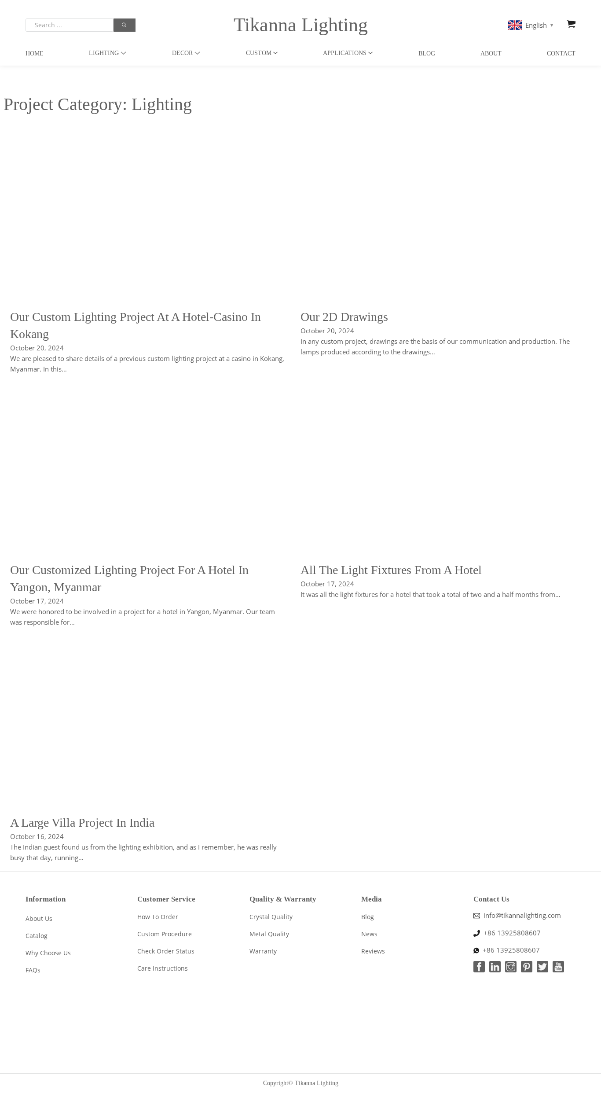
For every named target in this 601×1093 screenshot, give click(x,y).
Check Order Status (165, 951)
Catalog (37, 935)
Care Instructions (162, 968)
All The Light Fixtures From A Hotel (391, 570)
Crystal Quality (271, 917)
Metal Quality (269, 934)
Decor (182, 53)
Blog (426, 53)
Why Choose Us (48, 953)
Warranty (263, 951)
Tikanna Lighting (301, 25)
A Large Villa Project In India (82, 822)
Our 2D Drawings (344, 317)
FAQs (33, 970)
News (369, 934)
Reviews (373, 951)
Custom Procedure (164, 934)
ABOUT (491, 53)
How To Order (157, 917)
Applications (344, 53)
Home (35, 53)
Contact (561, 53)
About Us (39, 918)
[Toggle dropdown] (123, 53)
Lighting (104, 53)
